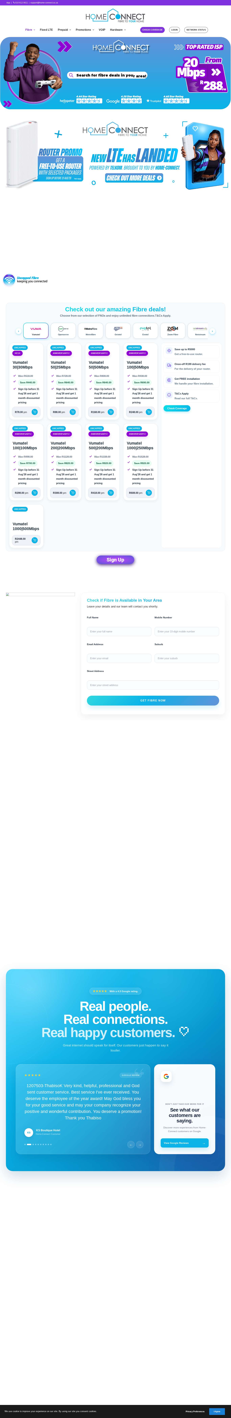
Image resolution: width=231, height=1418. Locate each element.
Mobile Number (163, 617)
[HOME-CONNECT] (115, 15)
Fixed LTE (46, 29)
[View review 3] (31, 1160)
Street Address (95, 671)
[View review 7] (43, 1160)
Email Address (95, 644)
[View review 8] (46, 1160)
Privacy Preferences (195, 1411)
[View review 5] (38, 1160)
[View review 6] (40, 1160)
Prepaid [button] (63, 29)
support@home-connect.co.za (44, 3)
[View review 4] (35, 1160)
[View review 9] (48, 1160)
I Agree (217, 1411)
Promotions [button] (83, 29)
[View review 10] (51, 1160)
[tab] (36, 331)
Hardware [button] (116, 29)
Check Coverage (159, 73)
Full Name (92, 617)
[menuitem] (30, 29)
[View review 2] (27, 1160)
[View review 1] (25, 1160)
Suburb (159, 644)
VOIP (102, 29)
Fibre (28, 29)
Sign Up (115, 560)
